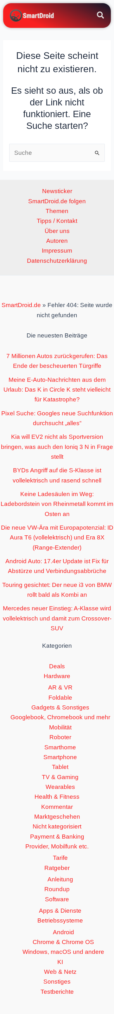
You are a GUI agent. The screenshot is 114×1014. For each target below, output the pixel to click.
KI (60, 962)
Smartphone (60, 757)
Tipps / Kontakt (57, 220)
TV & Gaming (60, 777)
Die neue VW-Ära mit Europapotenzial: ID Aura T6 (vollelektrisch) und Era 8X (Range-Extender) (57, 537)
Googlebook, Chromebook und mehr (60, 717)
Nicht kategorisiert (57, 826)
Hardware (57, 676)
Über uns (57, 231)
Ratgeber (57, 868)
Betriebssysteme (60, 920)
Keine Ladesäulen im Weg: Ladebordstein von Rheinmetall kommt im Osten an (57, 504)
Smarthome (60, 747)
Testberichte (57, 991)
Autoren (57, 240)
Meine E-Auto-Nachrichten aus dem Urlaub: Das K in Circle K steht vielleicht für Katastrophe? (57, 389)
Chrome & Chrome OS (63, 942)
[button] (101, 16)
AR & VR (60, 687)
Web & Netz (60, 971)
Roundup (57, 889)
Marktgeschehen (57, 816)
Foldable (60, 697)
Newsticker (57, 191)
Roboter (60, 737)
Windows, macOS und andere (63, 951)
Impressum (57, 250)
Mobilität (60, 727)
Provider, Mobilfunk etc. (57, 846)
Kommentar (57, 806)
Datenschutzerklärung (57, 260)
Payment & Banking (57, 836)
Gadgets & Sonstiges (60, 707)
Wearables (60, 787)
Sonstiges (57, 981)
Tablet (60, 767)
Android (63, 932)
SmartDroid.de (21, 305)
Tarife (60, 857)
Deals (57, 666)
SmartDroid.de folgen (57, 201)
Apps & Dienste (60, 910)
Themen (57, 211)
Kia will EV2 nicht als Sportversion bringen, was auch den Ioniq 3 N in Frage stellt (57, 446)
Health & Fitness (57, 796)
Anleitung (60, 879)
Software (57, 899)
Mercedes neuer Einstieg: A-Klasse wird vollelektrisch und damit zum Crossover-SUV (57, 618)
